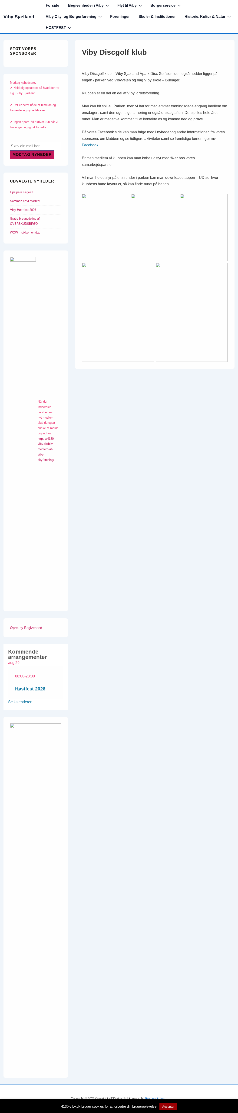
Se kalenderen (20, 702)
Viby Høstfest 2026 (23, 210)
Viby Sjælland (18, 16)
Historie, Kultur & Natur (205, 17)
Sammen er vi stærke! (25, 201)
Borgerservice (162, 5)
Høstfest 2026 (30, 688)
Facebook (90, 145)
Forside (52, 5)
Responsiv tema (156, 1098)
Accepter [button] (168, 1106)
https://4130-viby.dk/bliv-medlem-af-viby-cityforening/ (46, 449)
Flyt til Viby (127, 5)
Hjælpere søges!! (21, 192)
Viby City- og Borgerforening (71, 17)
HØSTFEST (56, 28)
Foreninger (120, 17)
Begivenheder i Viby (86, 5)
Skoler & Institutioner (157, 17)
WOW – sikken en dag (25, 232)
